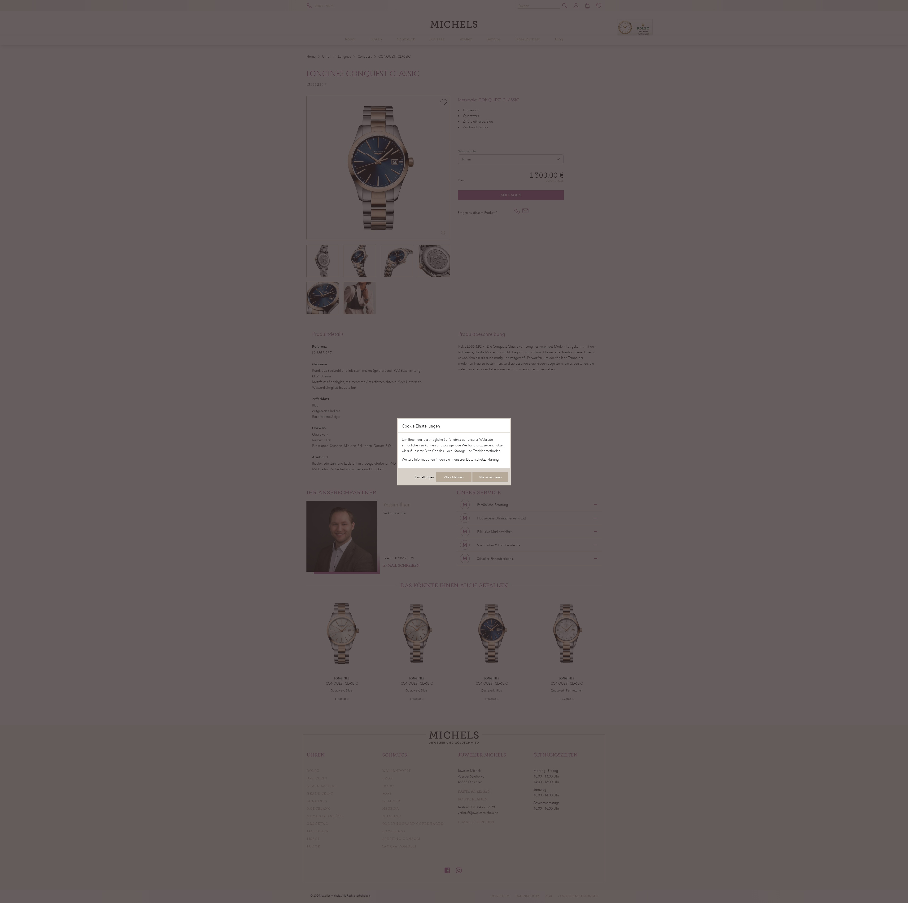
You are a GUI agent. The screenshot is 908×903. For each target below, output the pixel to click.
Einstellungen (424, 477)
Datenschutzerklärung (482, 459)
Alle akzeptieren (490, 477)
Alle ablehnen (454, 477)
